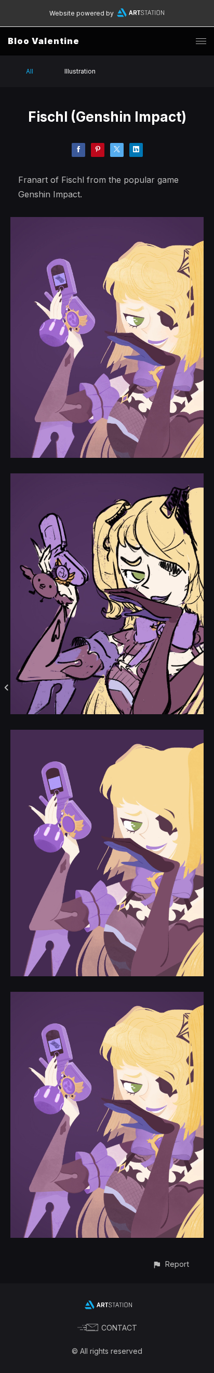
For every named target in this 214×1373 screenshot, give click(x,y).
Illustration (80, 71)
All (29, 71)
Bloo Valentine (43, 41)
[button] (170, 1264)
